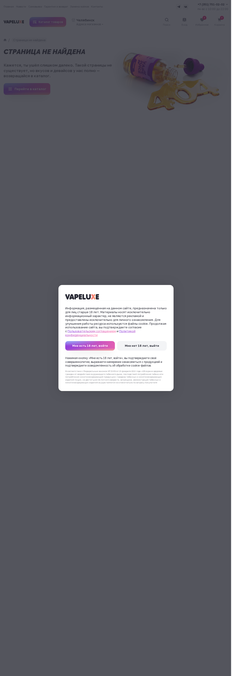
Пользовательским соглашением (92, 331)
